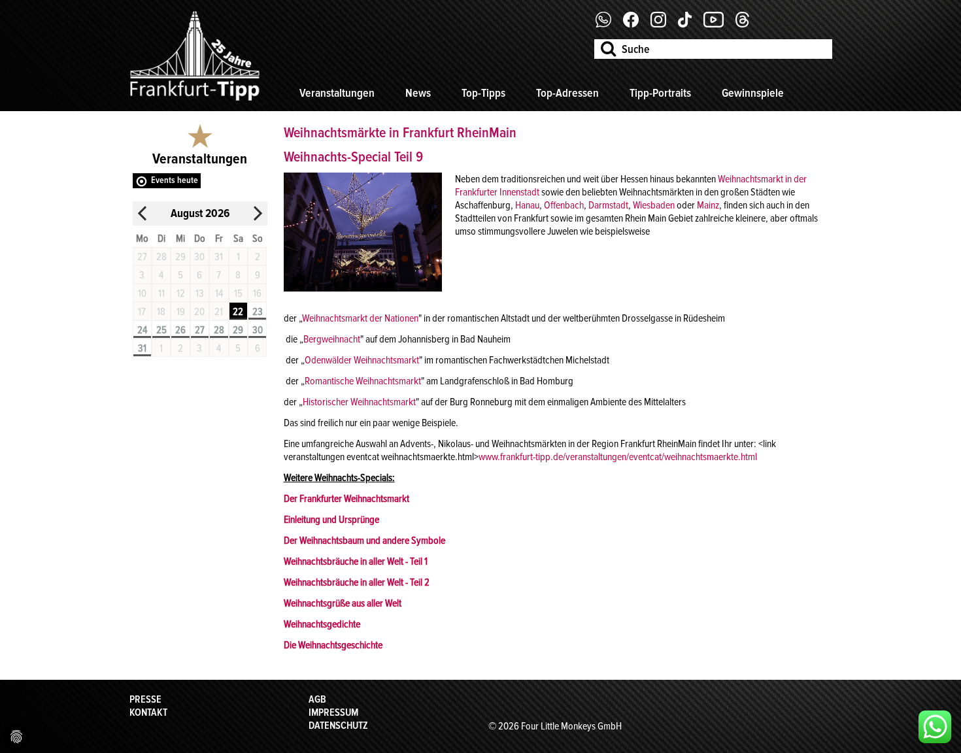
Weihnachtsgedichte (322, 624)
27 (200, 330)
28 (219, 330)
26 (180, 330)
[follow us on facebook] (608, 24)
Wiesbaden (654, 205)
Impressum (333, 712)
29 (238, 330)
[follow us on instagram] (663, 24)
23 (257, 311)
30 (257, 330)
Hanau (527, 205)
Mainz (708, 205)
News (418, 93)
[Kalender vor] (257, 213)
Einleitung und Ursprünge (331, 519)
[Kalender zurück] (142, 213)
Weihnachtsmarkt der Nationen (360, 318)
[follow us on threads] (747, 24)
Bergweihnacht (331, 339)
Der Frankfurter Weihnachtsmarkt (346, 498)
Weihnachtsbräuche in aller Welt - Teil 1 (356, 561)
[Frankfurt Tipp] (194, 101)
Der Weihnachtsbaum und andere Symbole (364, 540)
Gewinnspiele (753, 93)
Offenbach (564, 205)
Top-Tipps (483, 93)
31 (142, 348)
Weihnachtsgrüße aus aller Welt (342, 603)
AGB (317, 699)
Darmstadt (608, 205)
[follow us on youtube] (718, 24)
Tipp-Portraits (660, 93)
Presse (145, 699)
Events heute (174, 180)
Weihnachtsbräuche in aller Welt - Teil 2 (357, 582)
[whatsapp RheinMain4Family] (935, 727)
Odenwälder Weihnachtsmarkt (362, 360)
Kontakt (148, 712)
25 (161, 330)
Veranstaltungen (337, 93)
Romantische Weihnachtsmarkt (363, 381)
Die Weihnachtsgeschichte (333, 645)
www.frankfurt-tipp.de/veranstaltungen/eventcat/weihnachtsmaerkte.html (618, 456)
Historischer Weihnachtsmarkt (359, 402)
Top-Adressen (567, 93)
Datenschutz (338, 725)
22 (238, 311)
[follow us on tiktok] (689, 24)
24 (142, 330)
